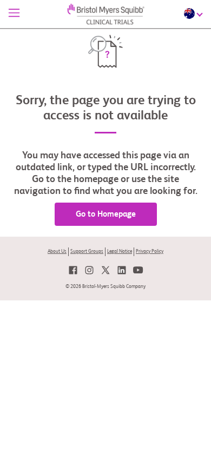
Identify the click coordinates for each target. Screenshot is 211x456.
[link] (73, 270)
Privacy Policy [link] (149, 251)
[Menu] (14, 14)
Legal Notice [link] (119, 251)
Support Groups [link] (86, 251)
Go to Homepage (106, 214)
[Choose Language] (195, 13)
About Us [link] (57, 251)
